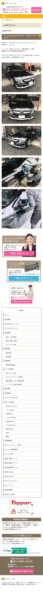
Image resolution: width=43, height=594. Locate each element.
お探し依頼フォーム (11, 458)
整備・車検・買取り (12, 341)
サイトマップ (9, 485)
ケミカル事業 (9, 369)
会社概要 (7, 319)
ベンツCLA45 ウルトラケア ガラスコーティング (19, 37)
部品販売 (8, 356)
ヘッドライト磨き (11, 344)
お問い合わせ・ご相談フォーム (22, 571)
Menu (21, 16)
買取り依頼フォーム (11, 463)
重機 (7, 436)
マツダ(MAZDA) (11, 425)
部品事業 (7, 348)
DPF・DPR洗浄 (9, 402)
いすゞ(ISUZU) (10, 410)
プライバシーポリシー (12, 481)
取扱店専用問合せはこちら (13, 529)
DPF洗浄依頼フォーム (11, 467)
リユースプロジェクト (12, 328)
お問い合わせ (9, 472)
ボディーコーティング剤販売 (14, 377)
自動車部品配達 (10, 365)
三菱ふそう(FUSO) (11, 406)
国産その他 (9, 429)
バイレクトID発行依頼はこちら (14, 543)
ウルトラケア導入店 (11, 397)
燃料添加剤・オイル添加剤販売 (15, 381)
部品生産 (8, 353)
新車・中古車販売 (11, 337)
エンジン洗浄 (9, 454)
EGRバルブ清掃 (9, 494)
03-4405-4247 (15, 9)
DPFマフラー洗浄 (11, 373)
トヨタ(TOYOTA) (11, 417)
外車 (7, 432)
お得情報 (7, 393)
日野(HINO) (9, 414)
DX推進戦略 (8, 490)
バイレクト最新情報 (11, 449)
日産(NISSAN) (10, 421)
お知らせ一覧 (9, 476)
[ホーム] (3, 20)
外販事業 (7, 361)
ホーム (7, 315)
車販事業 (7, 333)
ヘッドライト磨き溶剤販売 (14, 384)
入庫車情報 (8, 440)
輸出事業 (7, 388)
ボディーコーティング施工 (13, 445)
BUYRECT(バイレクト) (12, 324)
